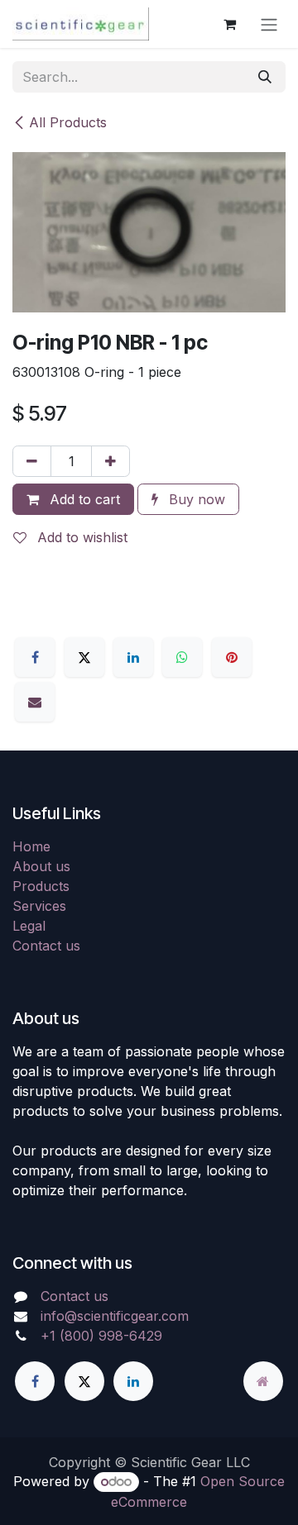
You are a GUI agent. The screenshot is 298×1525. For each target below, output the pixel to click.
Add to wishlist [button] (80, 537)
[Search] (265, 77)
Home (31, 846)
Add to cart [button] (83, 499)
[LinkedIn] (133, 657)
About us (41, 866)
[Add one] (110, 461)
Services (39, 906)
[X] (84, 657)
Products (41, 886)
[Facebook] (35, 657)
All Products (68, 122)
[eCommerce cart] (229, 24)
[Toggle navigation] (269, 24)
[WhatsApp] (182, 657)
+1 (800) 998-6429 (101, 1335)
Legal (29, 925)
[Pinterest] (232, 657)
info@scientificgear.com (115, 1316)
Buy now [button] (195, 499)
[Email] (35, 702)
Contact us (46, 945)
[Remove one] (31, 461)
